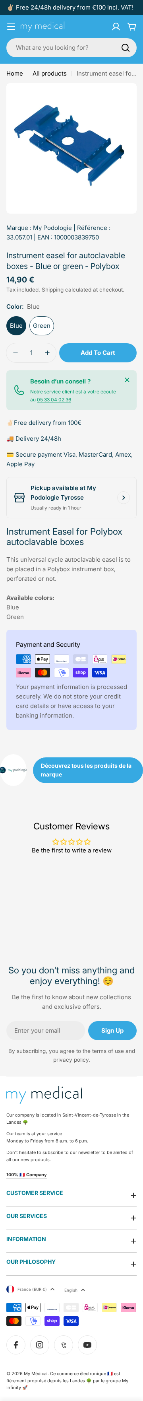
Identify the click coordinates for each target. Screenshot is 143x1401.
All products (50, 73)
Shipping (53, 289)
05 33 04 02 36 (54, 400)
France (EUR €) (32, 1289)
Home (14, 73)
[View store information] (123, 497)
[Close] (127, 379)
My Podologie (52, 228)
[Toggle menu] (11, 26)
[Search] (125, 48)
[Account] (116, 26)
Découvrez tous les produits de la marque (86, 770)
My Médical (36, 1373)
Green (41, 325)
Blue (16, 325)
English (70, 1290)
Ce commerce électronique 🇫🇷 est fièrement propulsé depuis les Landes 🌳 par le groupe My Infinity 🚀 (67, 1380)
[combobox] (71, 47)
